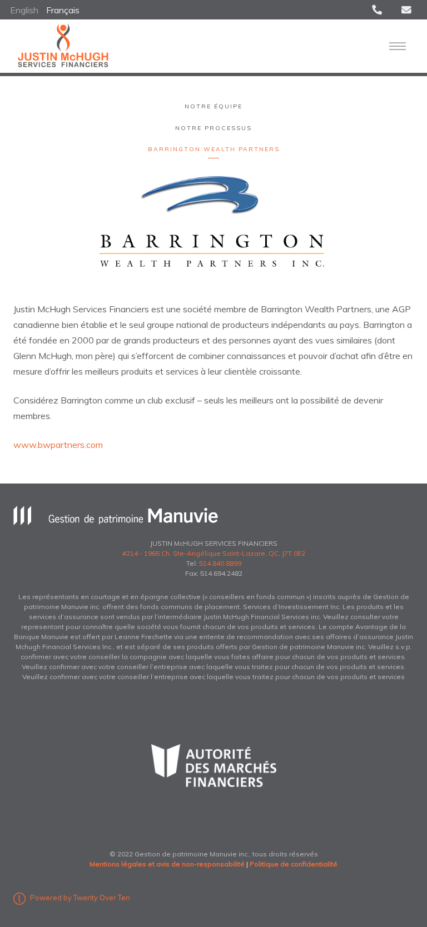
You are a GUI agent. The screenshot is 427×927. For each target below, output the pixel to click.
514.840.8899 (220, 563)
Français (63, 10)
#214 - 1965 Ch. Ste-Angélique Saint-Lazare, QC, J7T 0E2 (213, 553)
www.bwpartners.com (58, 444)
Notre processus (213, 128)
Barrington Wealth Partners (214, 149)
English (25, 10)
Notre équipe (213, 106)
